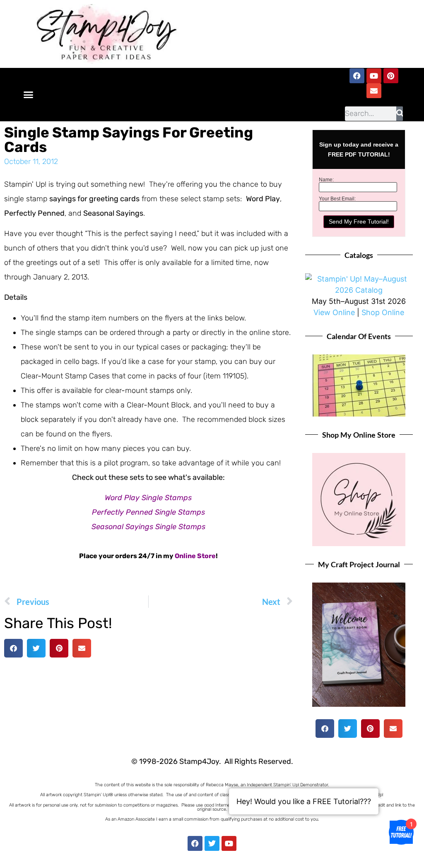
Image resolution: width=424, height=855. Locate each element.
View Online (334, 312)
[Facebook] (356, 75)
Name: (326, 179)
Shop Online (382, 312)
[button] (28, 94)
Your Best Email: (337, 198)
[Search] (399, 113)
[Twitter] (212, 843)
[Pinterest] (390, 75)
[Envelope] (373, 90)
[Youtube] (373, 75)
